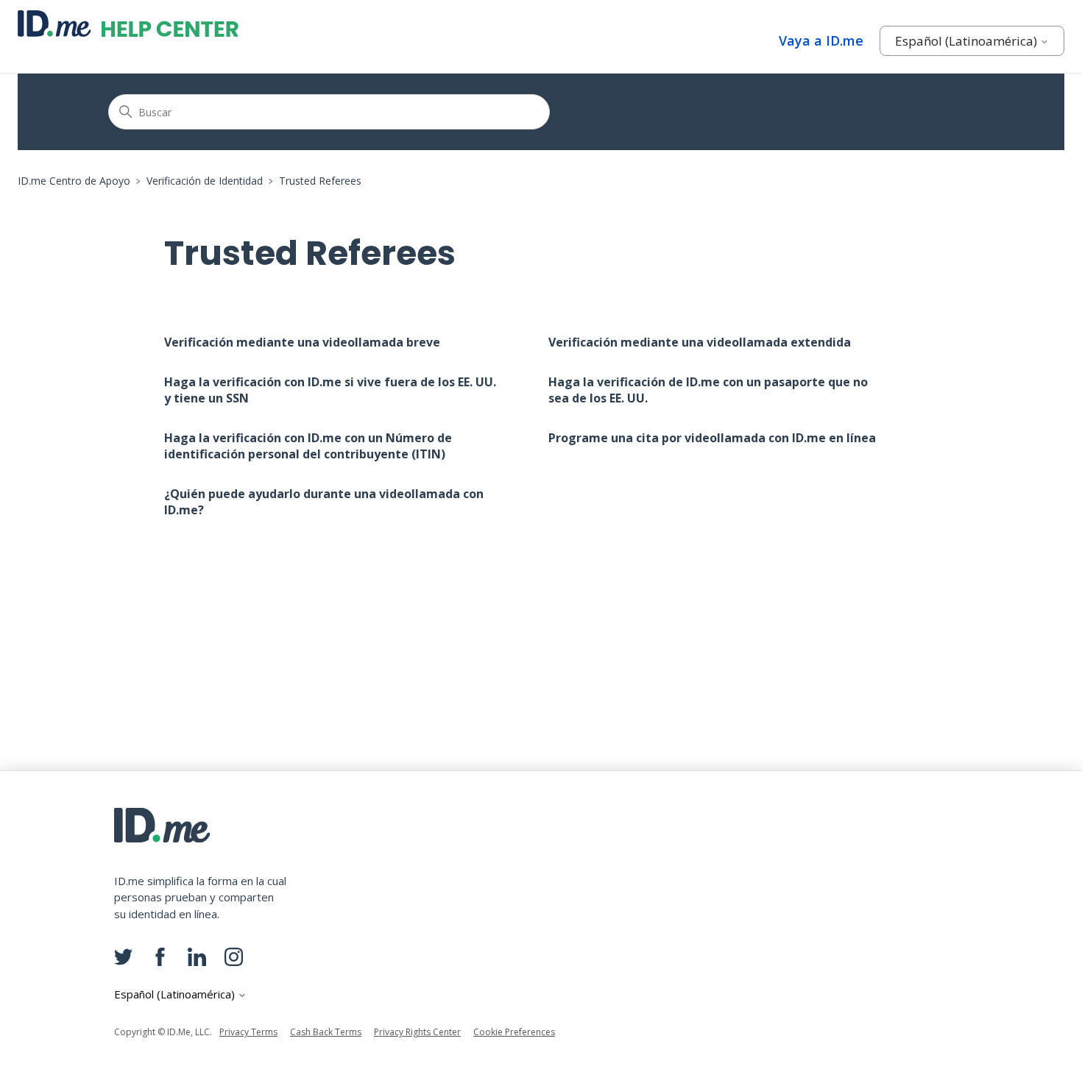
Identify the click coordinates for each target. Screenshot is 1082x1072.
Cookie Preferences (514, 1032)
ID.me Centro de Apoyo (74, 181)
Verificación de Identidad (204, 181)
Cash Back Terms (325, 1032)
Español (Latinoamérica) (967, 40)
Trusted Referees (320, 181)
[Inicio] (128, 23)
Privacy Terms (248, 1032)
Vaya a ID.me (821, 40)
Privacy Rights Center (417, 1032)
